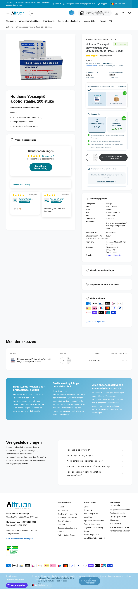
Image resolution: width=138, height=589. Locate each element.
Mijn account (63, 510)
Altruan (14, 576)
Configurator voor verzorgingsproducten (80, 4)
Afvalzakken (115, 520)
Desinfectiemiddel (117, 513)
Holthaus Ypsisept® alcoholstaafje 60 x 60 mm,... (33, 27)
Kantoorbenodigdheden (120, 531)
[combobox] (52, 13)
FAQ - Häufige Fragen (67, 535)
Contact (58, 4)
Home (10, 27)
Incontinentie (115, 524)
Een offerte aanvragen (105, 182)
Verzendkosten (91, 66)
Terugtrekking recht (92, 524)
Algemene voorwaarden (94, 521)
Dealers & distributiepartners (91, 512)
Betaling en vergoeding (67, 514)
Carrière (87, 507)
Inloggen (104, 4)
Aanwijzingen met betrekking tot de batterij (94, 536)
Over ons (61, 524)
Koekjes (87, 531)
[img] (18, 195)
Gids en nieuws (64, 521)
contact (61, 507)
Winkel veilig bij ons (96, 321)
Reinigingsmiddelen (118, 517)
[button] (8, 13)
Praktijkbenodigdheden (119, 527)
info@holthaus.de (113, 255)
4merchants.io (19, 579)
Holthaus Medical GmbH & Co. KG (101, 39)
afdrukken (88, 517)
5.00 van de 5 (48, 156)
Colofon (61, 531)
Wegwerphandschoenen (120, 510)
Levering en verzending (67, 517)
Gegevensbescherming (67, 528)
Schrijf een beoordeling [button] (40, 167)
